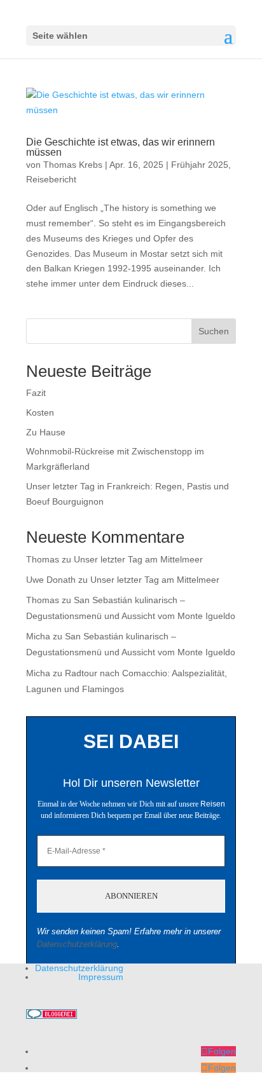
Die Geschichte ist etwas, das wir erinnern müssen (120, 147)
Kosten (40, 412)
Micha (38, 636)
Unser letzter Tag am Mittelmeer (138, 559)
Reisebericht (51, 179)
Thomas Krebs (72, 165)
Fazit (36, 393)
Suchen (213, 331)
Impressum (100, 977)
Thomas (42, 559)
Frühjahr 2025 (199, 165)
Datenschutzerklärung (77, 944)
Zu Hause (46, 432)
